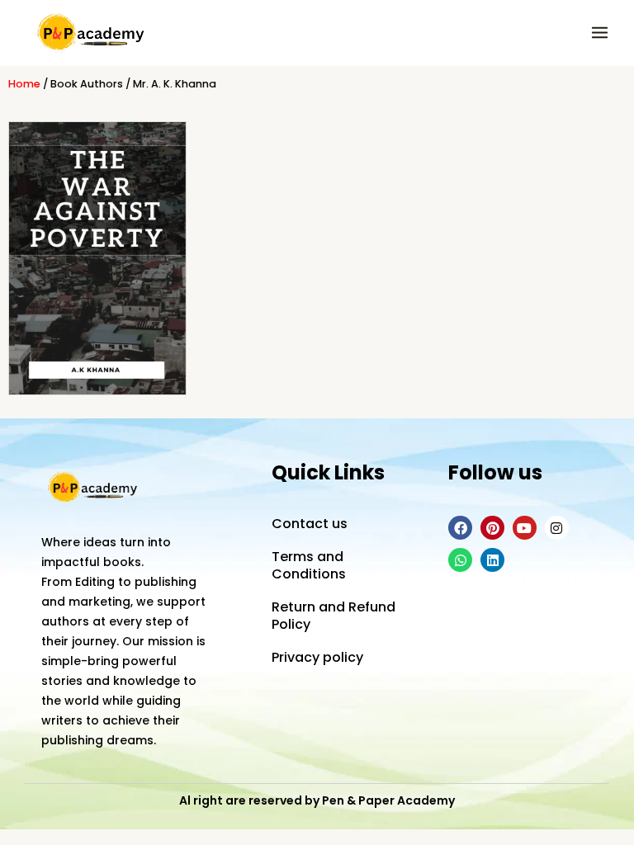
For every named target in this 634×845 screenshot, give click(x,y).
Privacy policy (317, 657)
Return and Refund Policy (333, 615)
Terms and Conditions (309, 565)
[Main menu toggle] (600, 33)
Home (24, 84)
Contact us (310, 523)
